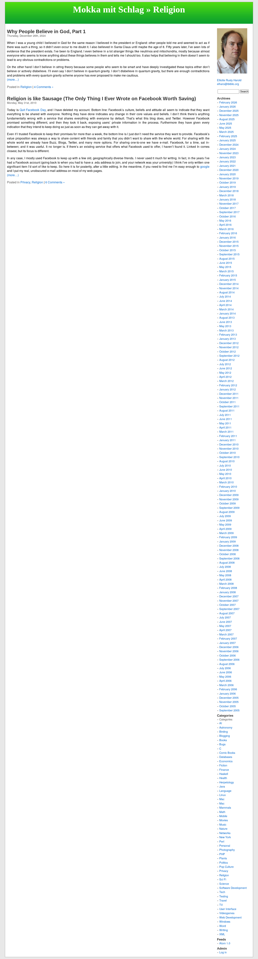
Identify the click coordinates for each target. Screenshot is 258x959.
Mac (221, 799)
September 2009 (229, 508)
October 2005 (227, 706)
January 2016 (227, 237)
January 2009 (227, 541)
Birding (223, 731)
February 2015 (228, 275)
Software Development (233, 888)
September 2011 (229, 406)
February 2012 (228, 385)
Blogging (224, 736)
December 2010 (229, 444)
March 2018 (226, 195)
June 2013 (225, 322)
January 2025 (227, 140)
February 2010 (228, 486)
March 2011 (226, 431)
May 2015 (225, 267)
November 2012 (229, 347)
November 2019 (229, 178)
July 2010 (225, 465)
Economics (226, 761)
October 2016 (227, 216)
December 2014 (229, 284)
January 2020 (227, 174)
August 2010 (227, 461)
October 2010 (227, 453)
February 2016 (228, 233)
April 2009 (225, 529)
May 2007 (225, 626)
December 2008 (229, 545)
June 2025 (225, 123)
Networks (224, 833)
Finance (224, 769)
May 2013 (225, 326)
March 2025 (226, 132)
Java (222, 786)
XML (222, 934)
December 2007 (229, 596)
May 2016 (225, 220)
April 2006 (225, 681)
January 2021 (227, 166)
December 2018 (229, 191)
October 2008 (227, 554)
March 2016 (226, 229)
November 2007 (229, 600)
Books (223, 740)
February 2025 (228, 136)
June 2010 (225, 469)
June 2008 (225, 571)
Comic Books (227, 753)
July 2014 (225, 296)
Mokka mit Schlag (108, 9)
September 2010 (229, 457)
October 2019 (227, 182)
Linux (222, 795)
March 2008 (226, 584)
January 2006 (227, 693)
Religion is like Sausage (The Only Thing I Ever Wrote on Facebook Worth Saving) (101, 98)
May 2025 (225, 127)
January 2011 (227, 440)
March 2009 (226, 533)
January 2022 (227, 161)
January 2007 (227, 643)
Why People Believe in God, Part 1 (46, 31)
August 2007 (227, 613)
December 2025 (229, 111)
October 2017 (227, 208)
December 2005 (229, 698)
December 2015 (229, 241)
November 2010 (229, 448)
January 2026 (227, 106)
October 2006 (227, 655)
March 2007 (226, 634)
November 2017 (229, 203)
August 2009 (227, 512)
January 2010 (227, 491)
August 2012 (227, 360)
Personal (224, 845)
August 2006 (227, 664)
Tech (222, 892)
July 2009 (225, 516)
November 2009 (229, 499)
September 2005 (229, 710)
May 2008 (225, 575)
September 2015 (229, 254)
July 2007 (225, 617)
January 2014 (227, 313)
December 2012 (229, 343)
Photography (227, 850)
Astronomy (225, 727)
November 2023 (229, 153)
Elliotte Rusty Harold (229, 80)
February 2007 (228, 638)
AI (220, 723)
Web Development (230, 917)
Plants (223, 858)
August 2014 (227, 292)
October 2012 (227, 351)
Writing (223, 930)
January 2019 (227, 187)
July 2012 (225, 364)
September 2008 (229, 558)
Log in (223, 952)
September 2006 (229, 659)
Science (224, 884)
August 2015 (227, 258)
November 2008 (229, 550)
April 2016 (225, 225)
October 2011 (227, 402)
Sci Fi (222, 879)
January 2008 (227, 592)
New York (225, 837)
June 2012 (225, 368)
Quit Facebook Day (33, 110)
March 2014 (226, 309)
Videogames (226, 913)
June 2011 (225, 419)
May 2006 (225, 676)
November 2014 (229, 288)
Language (225, 791)
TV (221, 905)
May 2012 (225, 372)
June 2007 (225, 622)
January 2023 (227, 157)
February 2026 (228, 102)
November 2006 (229, 651)
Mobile (223, 816)
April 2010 (225, 478)
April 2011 (225, 427)
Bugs (222, 744)
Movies (223, 820)
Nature (223, 828)
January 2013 (227, 339)
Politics (223, 862)
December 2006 (229, 647)
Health (223, 778)
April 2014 (225, 305)
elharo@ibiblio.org (228, 84)
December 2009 (229, 495)
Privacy (25, 182)
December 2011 (229, 394)
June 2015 (225, 263)
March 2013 (226, 330)
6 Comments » (55, 182)
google (204, 166)
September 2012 (229, 355)
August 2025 (227, 119)
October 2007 (227, 605)
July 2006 (225, 668)
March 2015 (226, 271)
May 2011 (225, 423)
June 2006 (225, 672)
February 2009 (228, 537)
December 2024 (229, 144)
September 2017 (229, 212)
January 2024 (227, 149)
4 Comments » (43, 87)
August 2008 (227, 562)
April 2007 (225, 630)
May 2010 (225, 474)
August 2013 (227, 317)
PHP (222, 854)
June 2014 (225, 301)
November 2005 (229, 702)
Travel (223, 900)
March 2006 (226, 685)
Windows (224, 921)
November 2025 (229, 115)
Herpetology (226, 782)
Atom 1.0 (224, 943)
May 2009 (225, 524)
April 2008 (225, 579)
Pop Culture (226, 867)
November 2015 (229, 246)
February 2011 (228, 436)
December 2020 (229, 170)
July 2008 (225, 567)
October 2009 (227, 503)
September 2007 (229, 609)
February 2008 (228, 588)
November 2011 (229, 398)
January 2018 (227, 199)
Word (222, 926)
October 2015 (227, 250)
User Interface (227, 909)
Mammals (225, 807)
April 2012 (225, 377)
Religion (26, 87)
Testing (223, 896)
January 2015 (227, 280)
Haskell (223, 774)
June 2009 (225, 520)
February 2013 (228, 334)
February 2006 (228, 689)
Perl (221, 841)
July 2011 (225, 415)
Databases (225, 757)
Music (222, 824)
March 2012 (226, 381)
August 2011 (227, 410)
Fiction (223, 765)
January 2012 (227, 389)
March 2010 (226, 482)
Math (222, 812)
